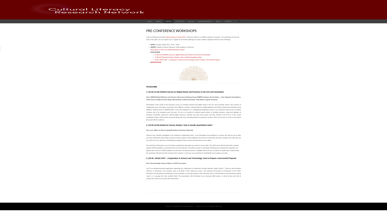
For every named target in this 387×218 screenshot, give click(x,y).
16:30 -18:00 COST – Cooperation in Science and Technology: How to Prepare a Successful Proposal (187, 60)
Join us (191, 21)
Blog (218, 21)
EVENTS (168, 21)
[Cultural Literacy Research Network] (193, 9)
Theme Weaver (216, 206)
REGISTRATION (156, 62)
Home (149, 21)
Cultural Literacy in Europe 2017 (175, 37)
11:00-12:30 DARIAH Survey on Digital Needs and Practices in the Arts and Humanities (182, 55)
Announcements (205, 21)
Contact (228, 21)
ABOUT (158, 21)
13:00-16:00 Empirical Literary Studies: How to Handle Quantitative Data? (178, 57)
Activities (180, 21)
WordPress (188, 206)
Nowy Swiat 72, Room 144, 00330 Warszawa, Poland (167, 49)
